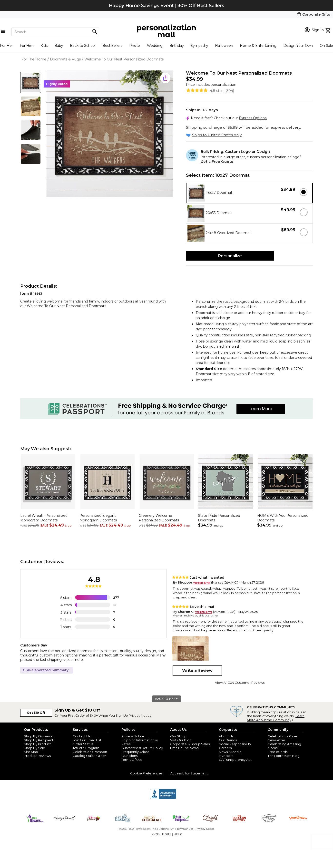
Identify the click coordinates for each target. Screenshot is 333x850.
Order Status (83, 744)
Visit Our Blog (181, 740)
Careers (225, 748)
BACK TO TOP (165, 699)
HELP (178, 834)
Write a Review (197, 670)
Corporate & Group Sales (190, 744)
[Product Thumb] (30, 82)
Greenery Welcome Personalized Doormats (159, 518)
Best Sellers (112, 45)
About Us (226, 736)
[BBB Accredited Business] (163, 798)
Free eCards (277, 752)
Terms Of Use (131, 760)
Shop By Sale (34, 748)
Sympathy (199, 45)
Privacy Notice (140, 715)
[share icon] (165, 78)
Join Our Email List (87, 740)
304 (229, 90)
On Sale (326, 45)
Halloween (224, 45)
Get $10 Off (36, 712)
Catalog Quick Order (89, 756)
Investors (226, 756)
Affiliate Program (86, 748)
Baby (58, 45)
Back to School (83, 45)
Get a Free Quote (217, 161)
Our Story (178, 736)
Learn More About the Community (275, 718)
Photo (134, 45)
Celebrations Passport (90, 752)
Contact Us (81, 736)
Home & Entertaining (258, 45)
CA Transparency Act (235, 760)
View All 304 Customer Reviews (239, 682)
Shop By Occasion (38, 736)
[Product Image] (109, 134)
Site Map (31, 752)
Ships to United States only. (217, 135)
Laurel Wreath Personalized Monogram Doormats (44, 518)
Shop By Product (37, 744)
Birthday (176, 45)
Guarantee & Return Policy (142, 748)
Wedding (155, 45)
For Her (6, 45)
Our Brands (228, 740)
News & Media (230, 752)
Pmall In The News (184, 748)
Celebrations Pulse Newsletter (282, 738)
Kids (44, 45)
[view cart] (328, 29)
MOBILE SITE (161, 834)
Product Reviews (37, 756)
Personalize (230, 256)
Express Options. (253, 118)
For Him (27, 45)
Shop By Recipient (38, 740)
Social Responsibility (235, 744)
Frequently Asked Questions (135, 754)
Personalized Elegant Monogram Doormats (98, 518)
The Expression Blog (284, 756)
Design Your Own (298, 45)
